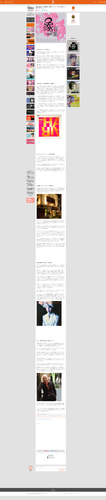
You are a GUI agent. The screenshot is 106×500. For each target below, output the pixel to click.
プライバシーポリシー (76, 493)
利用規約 (70, 493)
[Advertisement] (30, 157)
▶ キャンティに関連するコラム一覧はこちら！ (44, 419)
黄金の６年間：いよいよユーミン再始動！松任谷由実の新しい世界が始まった (50, 415)
